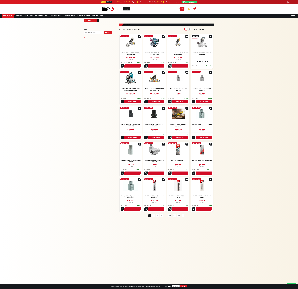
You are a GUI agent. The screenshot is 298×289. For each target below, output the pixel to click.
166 (170, 215)
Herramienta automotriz (56, 16)
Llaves (31, 16)
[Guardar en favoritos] (139, 36)
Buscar (86, 30)
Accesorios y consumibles (83, 16)
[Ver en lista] (189, 29)
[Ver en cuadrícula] (185, 29)
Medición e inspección (70, 16)
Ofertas (293, 16)
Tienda (118, 9)
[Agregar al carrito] (122, 66)
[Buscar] (182, 9)
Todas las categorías (8, 16)
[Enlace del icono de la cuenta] (189, 9)
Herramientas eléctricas (22, 16)
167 (174, 215)
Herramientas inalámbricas (42, 16)
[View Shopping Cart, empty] (194, 9)
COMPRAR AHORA (132, 65)
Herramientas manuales (97, 16)
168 (179, 215)
